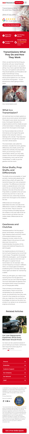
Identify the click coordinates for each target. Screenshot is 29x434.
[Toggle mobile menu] (26, 2)
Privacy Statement (6, 396)
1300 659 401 (19, 2)
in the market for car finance (16, 296)
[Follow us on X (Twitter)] (5, 401)
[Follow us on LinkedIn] (9, 401)
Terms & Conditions (7, 398)
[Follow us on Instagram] (7, 401)
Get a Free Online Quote (14, 431)
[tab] (8, 350)
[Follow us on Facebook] (3, 401)
